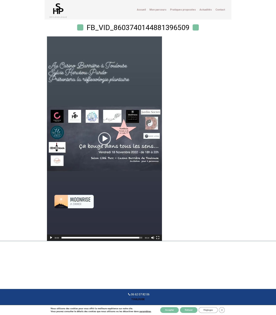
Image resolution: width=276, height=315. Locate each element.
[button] (104, 138)
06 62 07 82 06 (140, 294)
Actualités (205, 9)
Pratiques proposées (183, 9)
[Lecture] (51, 237)
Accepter (169, 309)
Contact (220, 9)
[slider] (101, 237)
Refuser (189, 309)
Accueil (141, 9)
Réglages (208, 309)
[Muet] (152, 237)
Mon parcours (158, 9)
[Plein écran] (157, 237)
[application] (104, 138)
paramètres (145, 311)
